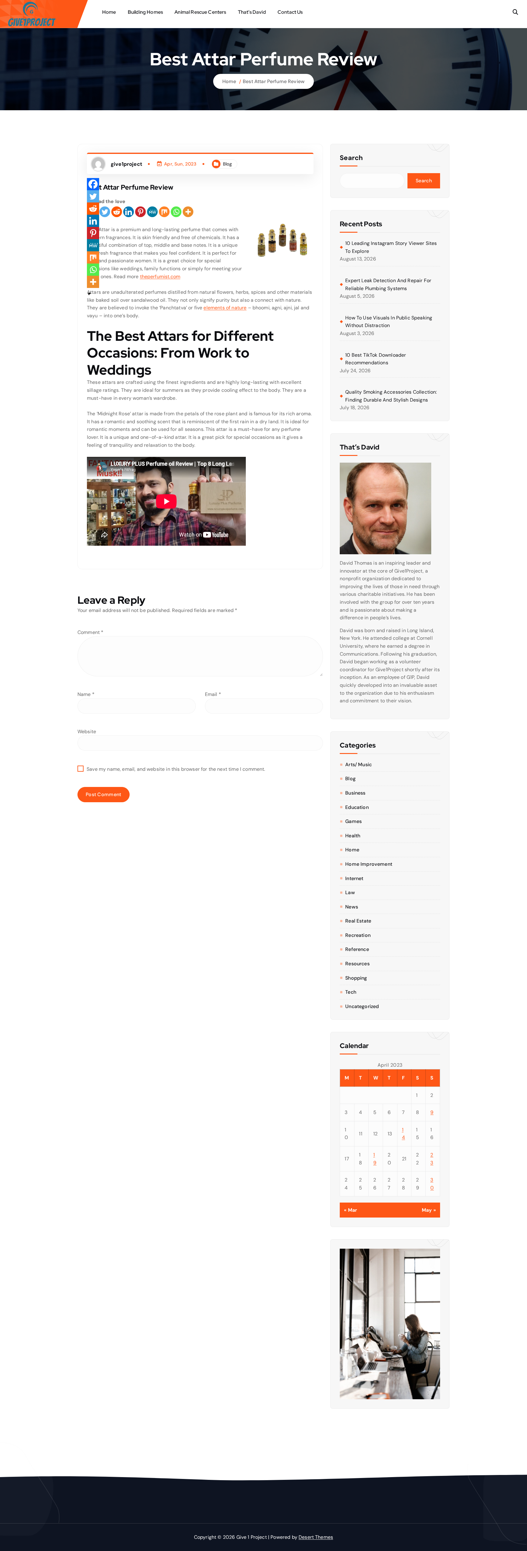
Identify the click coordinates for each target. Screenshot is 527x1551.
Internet (354, 878)
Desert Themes (316, 1537)
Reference (357, 949)
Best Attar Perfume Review (274, 81)
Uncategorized (362, 1006)
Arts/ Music (358, 764)
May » (429, 1210)
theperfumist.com (160, 276)
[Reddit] (116, 211)
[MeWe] (152, 211)
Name (86, 694)
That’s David (252, 12)
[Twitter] (104, 211)
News (351, 907)
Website (86, 731)
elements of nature (224, 307)
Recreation (358, 935)
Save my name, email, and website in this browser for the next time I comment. (176, 769)
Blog (227, 164)
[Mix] (164, 211)
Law (350, 892)
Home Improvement (368, 864)
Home (109, 12)
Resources (357, 963)
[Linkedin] (128, 211)
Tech (350, 992)
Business (355, 793)
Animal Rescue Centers (200, 12)
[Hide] (89, 293)
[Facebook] (93, 184)
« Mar (350, 1210)
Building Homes (145, 12)
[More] (188, 211)
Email (213, 694)
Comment (90, 632)
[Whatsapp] (176, 211)
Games (353, 821)
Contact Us (290, 12)
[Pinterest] (140, 211)
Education (356, 807)
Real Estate (358, 921)
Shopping (356, 978)
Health (352, 835)
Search (351, 157)
